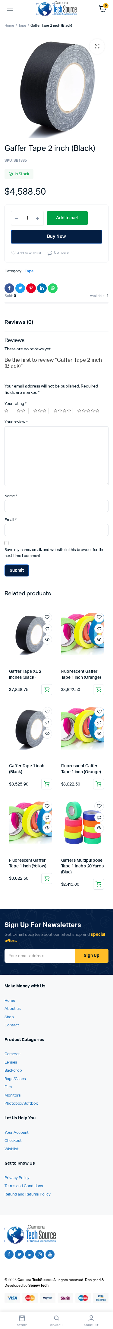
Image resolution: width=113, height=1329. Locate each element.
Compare (61, 253)
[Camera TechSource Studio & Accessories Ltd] (56, 8)
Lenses (11, 1062)
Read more (98, 784)
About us (13, 1009)
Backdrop (13, 1071)
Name (11, 496)
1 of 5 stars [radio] (8, 411)
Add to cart (46, 689)
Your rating (16, 404)
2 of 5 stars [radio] (22, 411)
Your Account (17, 1133)
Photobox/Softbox (21, 1104)
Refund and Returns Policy (28, 1194)
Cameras (12, 1054)
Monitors (13, 1095)
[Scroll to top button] (103, 1305)
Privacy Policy (17, 1178)
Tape (22, 26)
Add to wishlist (29, 253)
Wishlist (12, 1149)
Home (9, 26)
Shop (9, 1017)
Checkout (13, 1141)
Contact (12, 1025)
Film (8, 1087)
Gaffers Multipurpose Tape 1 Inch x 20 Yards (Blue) (82, 866)
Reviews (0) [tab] (19, 322)
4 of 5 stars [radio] (63, 411)
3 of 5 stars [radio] (41, 411)
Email (11, 520)
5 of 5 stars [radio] (89, 411)
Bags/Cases (15, 1079)
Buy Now (56, 236)
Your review (16, 422)
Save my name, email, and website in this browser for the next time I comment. (54, 553)
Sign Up (91, 955)
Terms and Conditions (24, 1186)
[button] (97, 46)
